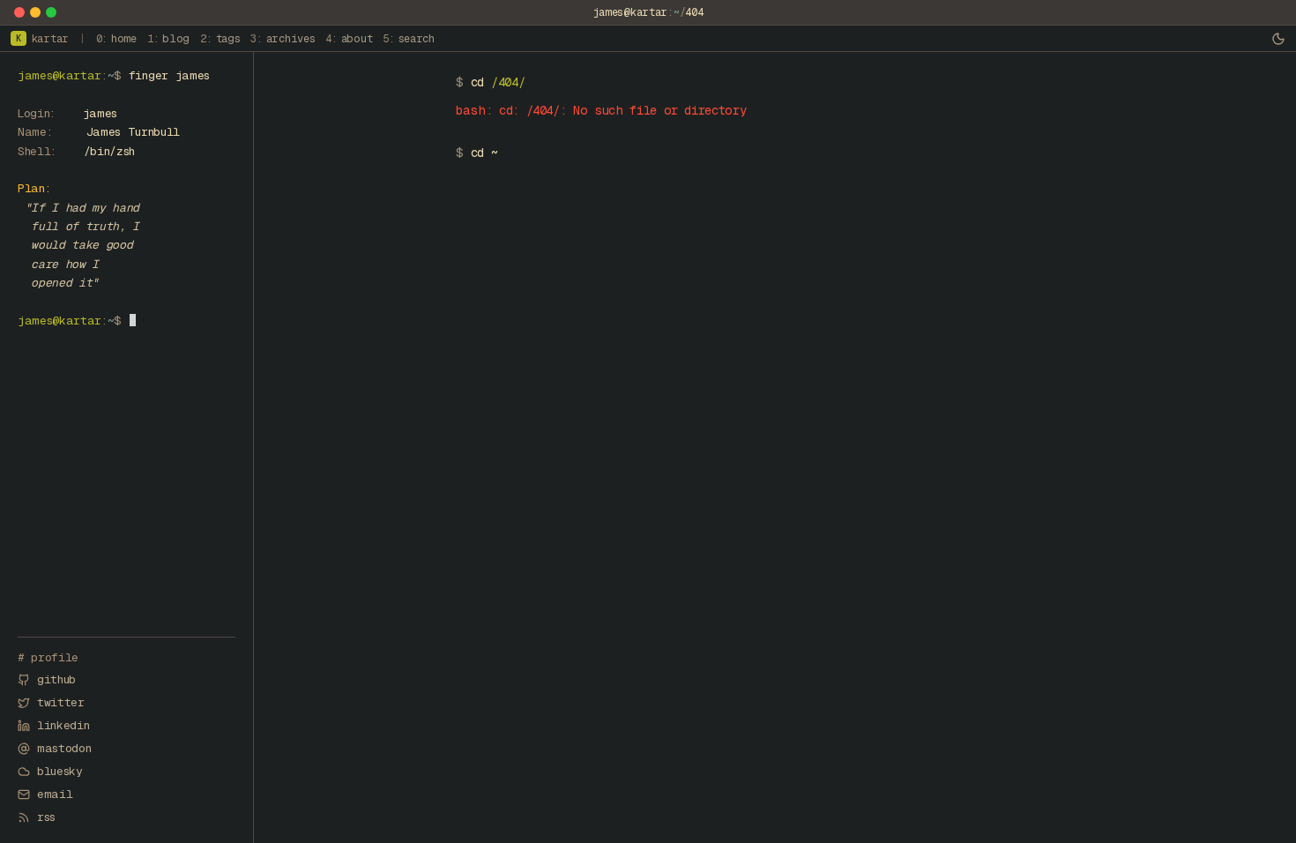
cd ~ (484, 152)
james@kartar (630, 12)
